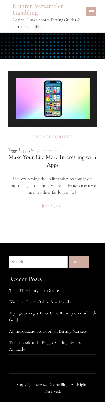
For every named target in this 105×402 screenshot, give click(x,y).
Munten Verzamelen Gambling (38, 9)
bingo (36, 150)
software (49, 150)
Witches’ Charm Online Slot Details (40, 301)
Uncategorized (52, 137)
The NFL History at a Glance (34, 290)
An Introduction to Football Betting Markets (47, 331)
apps (25, 150)
